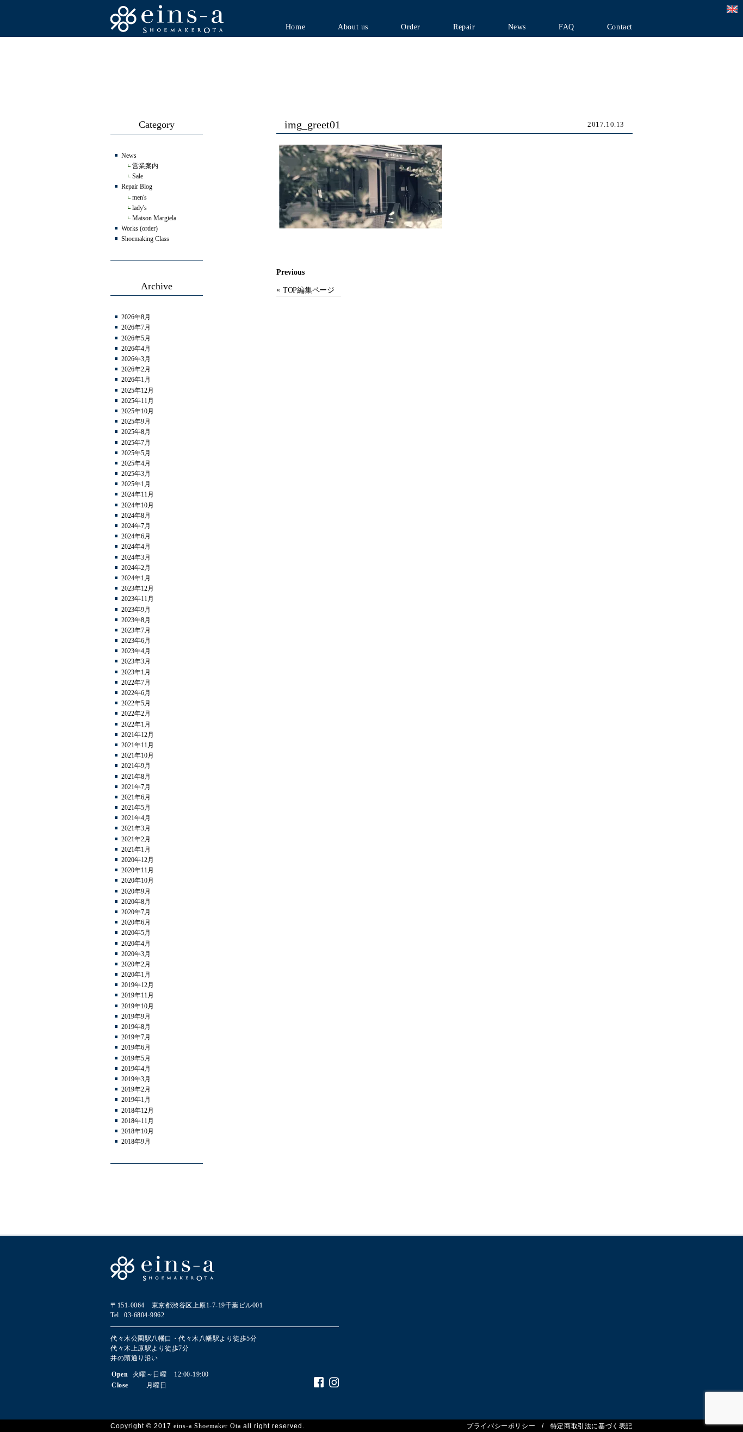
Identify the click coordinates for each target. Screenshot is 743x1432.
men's (139, 197)
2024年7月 (136, 526)
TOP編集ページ (309, 290)
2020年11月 (137, 870)
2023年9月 (136, 609)
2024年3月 (136, 557)
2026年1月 (136, 379)
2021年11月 (137, 745)
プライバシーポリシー (501, 1426)
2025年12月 (137, 390)
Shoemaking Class (145, 239)
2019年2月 (136, 1089)
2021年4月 (136, 818)
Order (410, 27)
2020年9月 (136, 891)
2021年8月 (136, 776)
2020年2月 (136, 964)
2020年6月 (136, 922)
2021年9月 (136, 766)
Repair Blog (136, 186)
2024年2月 (136, 568)
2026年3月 (136, 359)
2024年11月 (137, 494)
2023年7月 (136, 630)
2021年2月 (136, 839)
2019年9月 (136, 1016)
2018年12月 (137, 1110)
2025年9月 (136, 421)
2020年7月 (136, 912)
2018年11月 (137, 1121)
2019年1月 (136, 1100)
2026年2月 (136, 369)
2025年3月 (136, 474)
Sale (137, 176)
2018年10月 (137, 1131)
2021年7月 (136, 787)
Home (295, 27)
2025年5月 (136, 453)
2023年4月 (136, 651)
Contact (620, 27)
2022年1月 (136, 724)
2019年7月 (136, 1037)
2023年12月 (137, 588)
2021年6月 (136, 797)
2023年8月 (136, 620)
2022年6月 (136, 693)
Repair (464, 27)
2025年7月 (136, 443)
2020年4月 (136, 943)
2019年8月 (136, 1027)
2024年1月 (136, 578)
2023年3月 (136, 661)
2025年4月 (136, 463)
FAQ (566, 27)
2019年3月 (136, 1079)
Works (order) (139, 228)
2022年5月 (136, 703)
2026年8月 (136, 317)
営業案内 (145, 166)
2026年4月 (136, 348)
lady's (139, 208)
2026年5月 (136, 338)
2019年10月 (137, 1006)
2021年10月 (137, 755)
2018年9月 (136, 1141)
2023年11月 (137, 599)
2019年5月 (136, 1058)
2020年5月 (136, 933)
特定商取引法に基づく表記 (591, 1426)
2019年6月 (136, 1047)
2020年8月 (136, 902)
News (517, 27)
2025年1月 (136, 484)
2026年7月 (136, 327)
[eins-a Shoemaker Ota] (167, 18)
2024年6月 (136, 536)
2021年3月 (136, 828)
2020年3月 (136, 954)
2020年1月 (136, 974)
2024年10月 (137, 505)
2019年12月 (137, 985)
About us (353, 27)
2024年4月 (136, 546)
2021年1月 (136, 849)
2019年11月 (137, 995)
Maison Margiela (154, 218)
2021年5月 (136, 807)
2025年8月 (136, 432)
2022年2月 (136, 713)
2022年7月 (136, 682)
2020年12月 (137, 860)
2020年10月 (137, 880)
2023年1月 (136, 672)
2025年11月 (137, 401)
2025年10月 (137, 411)
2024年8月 (136, 515)
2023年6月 (136, 640)
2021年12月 (137, 735)
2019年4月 (136, 1069)
